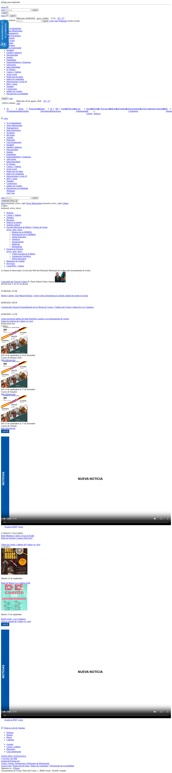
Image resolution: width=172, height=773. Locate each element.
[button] (3, 7)
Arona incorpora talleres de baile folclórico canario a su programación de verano (35, 319)
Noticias (9, 732)
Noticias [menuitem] (9, 213)
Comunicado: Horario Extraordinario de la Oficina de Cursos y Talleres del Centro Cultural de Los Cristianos (47, 307)
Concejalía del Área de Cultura (14, 282)
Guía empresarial (13, 751)
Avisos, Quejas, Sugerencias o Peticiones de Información (25, 763)
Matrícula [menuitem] (16, 244)
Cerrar (20, 527)
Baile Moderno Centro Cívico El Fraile (17, 536)
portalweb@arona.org (10, 761)
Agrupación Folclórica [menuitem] (21, 256)
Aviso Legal (6, 766)
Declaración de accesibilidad (62, 766)
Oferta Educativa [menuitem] (19, 237)
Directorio (10, 749)
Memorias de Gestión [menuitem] (15, 261)
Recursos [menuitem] (10, 220)
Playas (9, 737)
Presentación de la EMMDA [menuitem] (24, 234)
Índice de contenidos (39, 766)
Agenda (9, 744)
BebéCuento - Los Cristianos (13, 619)
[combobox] (28, 21)
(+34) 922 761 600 (9, 758)
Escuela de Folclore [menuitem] (14, 250)
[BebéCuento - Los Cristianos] (14, 610)
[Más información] (14, 353)
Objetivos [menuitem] (16, 239)
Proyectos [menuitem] (10, 263)
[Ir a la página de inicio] (2, 118)
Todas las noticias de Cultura (13, 321)
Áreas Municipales (34, 203)
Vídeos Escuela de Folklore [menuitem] (23, 254)
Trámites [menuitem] (10, 217)
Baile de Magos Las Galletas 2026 (15, 583)
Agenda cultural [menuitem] (13, 225)
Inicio (3, 203)
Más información (8, 360)
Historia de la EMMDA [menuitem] (22, 232)
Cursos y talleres (13, 747)
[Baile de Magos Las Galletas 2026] (14, 574)
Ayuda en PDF (10, 527)
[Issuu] (16, 768)
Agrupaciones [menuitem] (18, 242)
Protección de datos (21, 766)
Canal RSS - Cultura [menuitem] (15, 266)
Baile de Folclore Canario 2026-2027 (17, 538)
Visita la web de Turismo (14, 728)
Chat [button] (54, 21)
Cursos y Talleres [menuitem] (13, 215)
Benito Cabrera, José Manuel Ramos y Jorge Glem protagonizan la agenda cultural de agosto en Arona (44, 295)
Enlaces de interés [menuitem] (14, 222)
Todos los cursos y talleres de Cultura (17, 544)
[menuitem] (12, 110)
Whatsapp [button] (62, 21)
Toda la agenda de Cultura (12, 621)
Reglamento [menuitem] (17, 246)
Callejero (10, 740)
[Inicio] (7, 7)
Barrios (9, 735)
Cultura (65, 203)
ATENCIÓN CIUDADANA (13, 756)
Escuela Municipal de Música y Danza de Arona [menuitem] (26, 228)
